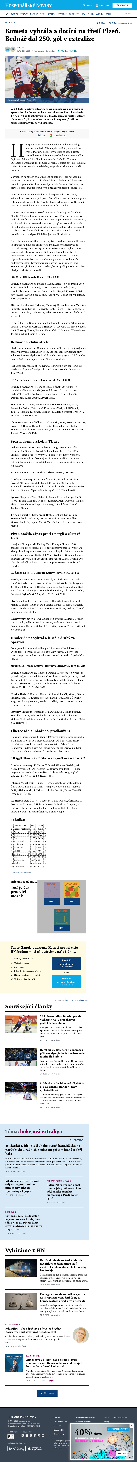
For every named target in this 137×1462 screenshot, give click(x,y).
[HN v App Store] (35, 1448)
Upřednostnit (60, 135)
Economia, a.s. (24, 1421)
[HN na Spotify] (39, 1435)
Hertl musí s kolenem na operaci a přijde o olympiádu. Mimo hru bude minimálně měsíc (62, 1053)
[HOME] (7, 13)
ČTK (18, 48)
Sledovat (41, 135)
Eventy (106, 1422)
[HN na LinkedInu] (35, 1435)
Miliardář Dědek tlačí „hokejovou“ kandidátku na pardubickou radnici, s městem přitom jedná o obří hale (43, 1150)
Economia (58, 1426)
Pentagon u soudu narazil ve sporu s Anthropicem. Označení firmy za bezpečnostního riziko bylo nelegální (63, 1297)
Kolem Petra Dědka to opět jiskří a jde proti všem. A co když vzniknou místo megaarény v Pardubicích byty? (64, 1192)
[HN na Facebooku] (27, 1435)
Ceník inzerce (59, 1434)
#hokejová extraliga (22, 873)
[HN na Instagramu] (31, 1435)
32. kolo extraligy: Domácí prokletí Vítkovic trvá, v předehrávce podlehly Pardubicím (61, 1019)
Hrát (52, 901)
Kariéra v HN (59, 1430)
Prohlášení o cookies (83, 1422)
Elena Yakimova (13, 1325)
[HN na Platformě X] (23, 1435)
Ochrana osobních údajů (85, 1418)
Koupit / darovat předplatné (115, 1418)
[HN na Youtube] (43, 1435)
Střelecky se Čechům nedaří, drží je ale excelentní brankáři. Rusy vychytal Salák (62, 1086)
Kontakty (57, 1418)
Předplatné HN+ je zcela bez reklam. (75, 1000)
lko (22, 48)
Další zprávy (47, 1393)
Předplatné (122, 5)
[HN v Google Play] (16, 1448)
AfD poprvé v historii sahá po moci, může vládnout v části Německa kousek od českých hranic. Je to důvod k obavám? (54, 1363)
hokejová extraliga (41, 1132)
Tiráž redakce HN (61, 1422)
